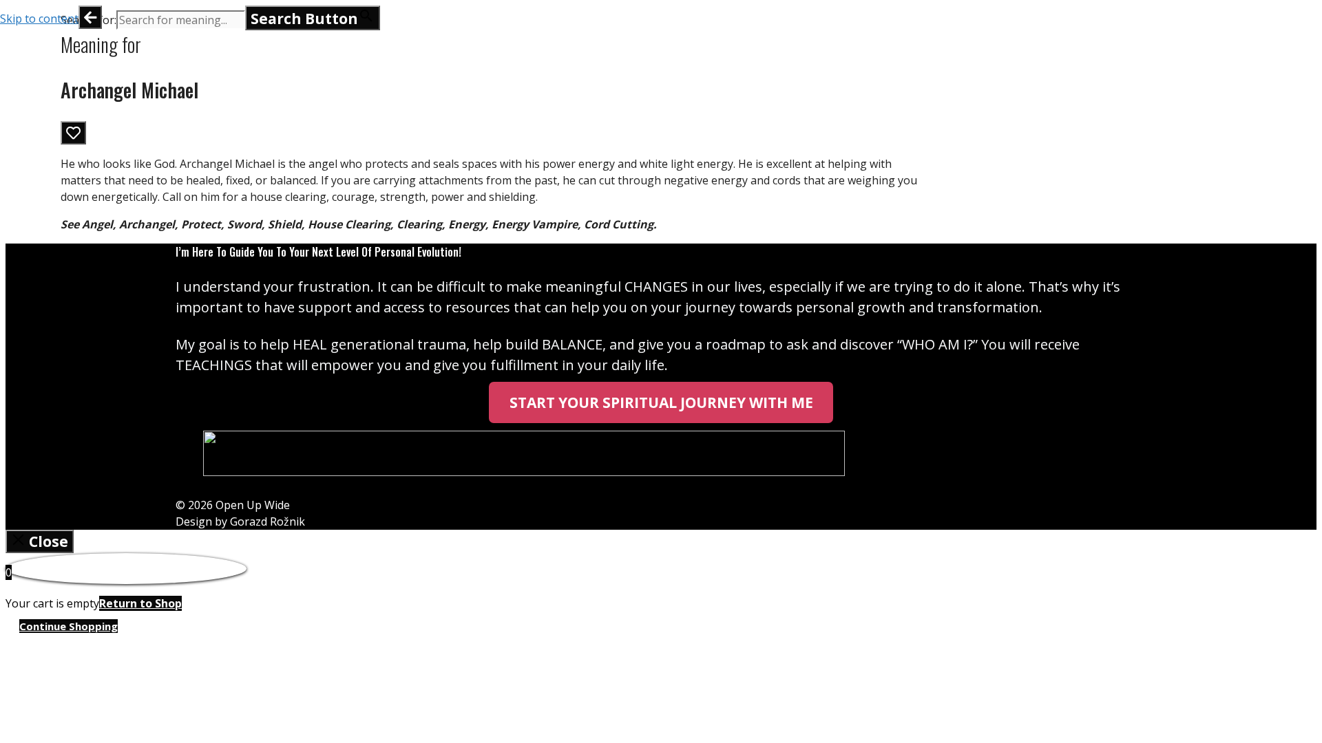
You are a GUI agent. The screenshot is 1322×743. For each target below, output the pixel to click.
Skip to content (39, 18)
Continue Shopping (68, 626)
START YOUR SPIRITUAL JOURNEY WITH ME (661, 402)
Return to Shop (140, 603)
